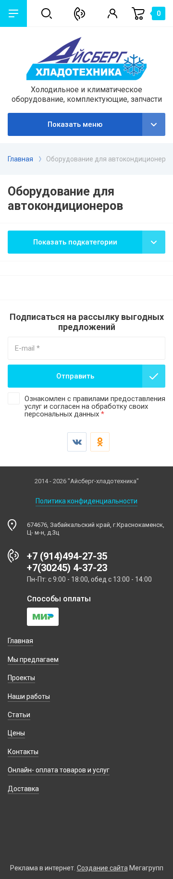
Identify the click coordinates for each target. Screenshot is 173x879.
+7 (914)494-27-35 (67, 556)
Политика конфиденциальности (86, 501)
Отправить (75, 376)
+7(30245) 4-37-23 (67, 568)
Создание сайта (102, 868)
